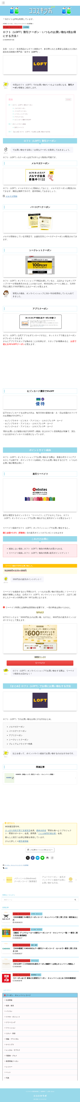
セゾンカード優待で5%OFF (22, 119)
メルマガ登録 (11, 196)
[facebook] (33, 858)
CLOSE (68, 99)
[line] (42, 858)
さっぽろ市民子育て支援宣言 (17, 830)
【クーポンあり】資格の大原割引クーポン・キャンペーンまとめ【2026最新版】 (45, 978)
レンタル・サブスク (13, 1050)
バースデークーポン (20, 111)
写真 (7, 1078)
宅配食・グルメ (11, 1056)
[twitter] (28, 858)
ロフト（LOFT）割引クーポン (23, 105)
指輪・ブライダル (12, 1039)
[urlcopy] (52, 858)
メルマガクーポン (19, 108)
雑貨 (6, 868)
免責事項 (43, 1091)
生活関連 (25, 865)
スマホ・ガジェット (13, 1017)
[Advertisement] (40, 365)
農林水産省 (41, 830)
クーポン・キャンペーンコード (14, 865)
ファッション (10, 1028)
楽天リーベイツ (19, 127)
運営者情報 (23, 841)
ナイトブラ (10, 1044)
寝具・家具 (10, 1006)
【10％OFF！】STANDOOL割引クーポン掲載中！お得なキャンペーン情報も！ (44, 964)
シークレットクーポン (21, 114)
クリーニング (10, 1022)
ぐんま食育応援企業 (47, 833)
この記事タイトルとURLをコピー (41, 850)
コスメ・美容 (10, 1033)
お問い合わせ (50, 1091)
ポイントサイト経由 (19, 124)
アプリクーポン (19, 117)
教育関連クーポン (12, 1061)
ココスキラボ (40, 1095)
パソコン (9, 1011)
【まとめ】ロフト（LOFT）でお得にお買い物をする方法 (31, 132)
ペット (8, 1072)
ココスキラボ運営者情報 (32, 1091)
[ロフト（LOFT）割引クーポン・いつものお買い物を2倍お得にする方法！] (38, 858)
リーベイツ (40, 663)
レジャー (9, 1067)
